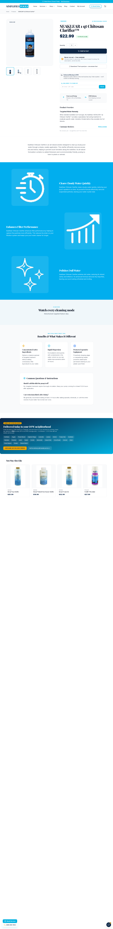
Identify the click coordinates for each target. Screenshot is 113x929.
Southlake (70, 437)
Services (42, 6)
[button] (29, 42)
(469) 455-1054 (11, 925)
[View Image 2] (19, 71)
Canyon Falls (48, 440)
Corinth (32, 440)
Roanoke (14, 440)
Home (35, 6)
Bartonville (39, 440)
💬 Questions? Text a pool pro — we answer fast (83, 66)
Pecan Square (7, 443)
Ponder (16, 443)
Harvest (65, 440)
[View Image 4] (37, 71)
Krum (71, 440)
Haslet (26, 440)
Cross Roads (57, 440)
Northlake (6, 437)
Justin (20, 440)
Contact (72, 6)
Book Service (11, 921)
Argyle (13, 437)
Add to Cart (84, 51)
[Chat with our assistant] (108, 924)
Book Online (96, 6)
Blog (65, 6)
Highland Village (32, 437)
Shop (51, 6)
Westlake (6, 440)
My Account (81, 6)
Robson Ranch (24, 443)
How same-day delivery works (15, 448)
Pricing (59, 6)
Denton (55, 437)
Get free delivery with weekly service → (39, 448)
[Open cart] (105, 6)
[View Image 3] (28, 71)
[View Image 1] (10, 71)
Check (102, 86)
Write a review (102, 126)
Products (13, 11)
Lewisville (41, 437)
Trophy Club (62, 437)
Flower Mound (21, 437)
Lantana (48, 437)
